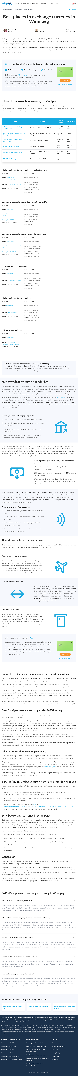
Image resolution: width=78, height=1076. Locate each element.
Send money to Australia (8, 1046)
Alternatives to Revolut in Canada (36, 1046)
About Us (54, 1039)
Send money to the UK (7, 1049)
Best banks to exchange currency (35, 1055)
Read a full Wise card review (65, 84)
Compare (42, 3)
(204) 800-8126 (10, 241)
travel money (61, 397)
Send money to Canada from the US (11, 1059)
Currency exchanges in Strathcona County (64, 1007)
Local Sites (55, 1059)
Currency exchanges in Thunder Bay (12, 1007)
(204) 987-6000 (10, 177)
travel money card (50, 767)
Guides (50, 3)
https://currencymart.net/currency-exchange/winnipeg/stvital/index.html (12, 245)
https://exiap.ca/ (14, 1017)
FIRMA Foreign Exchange (9, 159)
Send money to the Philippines (10, 1056)
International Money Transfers (10, 1039)
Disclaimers (73, 9)
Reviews (34, 3)
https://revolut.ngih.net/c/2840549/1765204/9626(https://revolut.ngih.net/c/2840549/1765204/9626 (38, 807)
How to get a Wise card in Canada (36, 1043)
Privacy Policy (56, 1053)
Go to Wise (65, 80)
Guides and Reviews (32, 1039)
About (56, 3)
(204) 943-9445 (10, 337)
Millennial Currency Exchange (11, 146)
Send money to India (7, 1053)
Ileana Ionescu (43, 29)
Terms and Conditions (58, 1046)
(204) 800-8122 (10, 209)
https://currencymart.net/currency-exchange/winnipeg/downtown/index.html (12, 213)
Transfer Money (25, 3)
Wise (7, 64)
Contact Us (55, 1049)
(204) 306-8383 (10, 273)
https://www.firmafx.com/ (13, 340)
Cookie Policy (56, 1056)
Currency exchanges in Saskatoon (39, 1006)
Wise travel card (23, 75)
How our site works (57, 1043)
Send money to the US (7, 1043)
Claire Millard (12, 29)
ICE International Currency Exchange (12, 152)
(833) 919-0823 (10, 305)
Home (3, 9)
